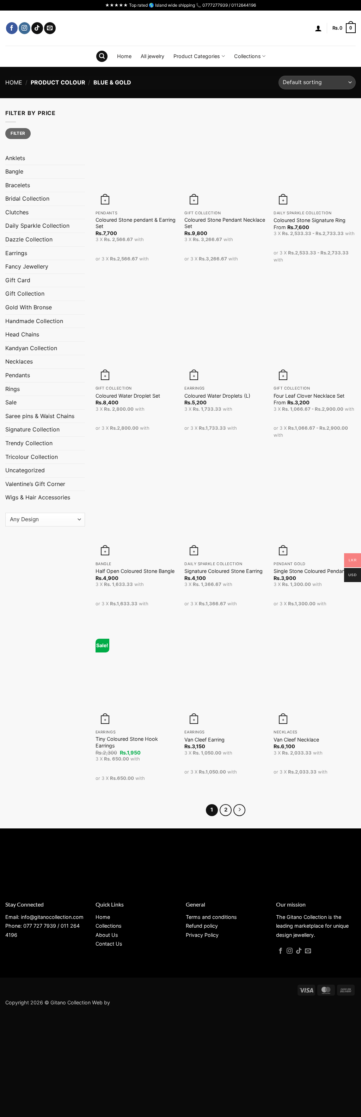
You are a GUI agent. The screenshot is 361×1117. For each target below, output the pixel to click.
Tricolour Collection (31, 456)
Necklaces (19, 361)
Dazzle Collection (29, 239)
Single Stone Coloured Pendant (310, 571)
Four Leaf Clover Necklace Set (309, 396)
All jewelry (152, 56)
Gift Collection (24, 293)
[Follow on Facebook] (12, 28)
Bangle (14, 171)
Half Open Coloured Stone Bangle (135, 571)
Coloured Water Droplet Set (128, 396)
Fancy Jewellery (26, 266)
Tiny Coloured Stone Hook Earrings (127, 742)
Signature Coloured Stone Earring (223, 571)
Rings (12, 388)
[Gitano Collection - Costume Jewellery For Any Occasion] (180, 28)
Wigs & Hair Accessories (37, 497)
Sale (11, 402)
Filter (18, 133)
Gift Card (17, 280)
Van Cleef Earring (204, 740)
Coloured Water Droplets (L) (217, 396)
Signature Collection (32, 429)
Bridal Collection (27, 198)
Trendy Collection (29, 443)
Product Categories (196, 56)
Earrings (16, 253)
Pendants (17, 375)
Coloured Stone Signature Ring (309, 220)
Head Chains (22, 334)
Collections (247, 56)
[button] (318, 28)
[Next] (239, 810)
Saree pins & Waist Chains (39, 415)
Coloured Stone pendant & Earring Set (136, 223)
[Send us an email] (50, 28)
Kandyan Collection (31, 348)
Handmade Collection (34, 320)
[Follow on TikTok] (37, 28)
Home (124, 56)
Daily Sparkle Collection (37, 225)
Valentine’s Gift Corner (35, 483)
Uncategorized (25, 470)
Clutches (17, 212)
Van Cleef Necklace (296, 740)
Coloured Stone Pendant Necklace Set (224, 223)
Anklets (15, 158)
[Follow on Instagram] (24, 28)
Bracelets (17, 185)
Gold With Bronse (28, 307)
